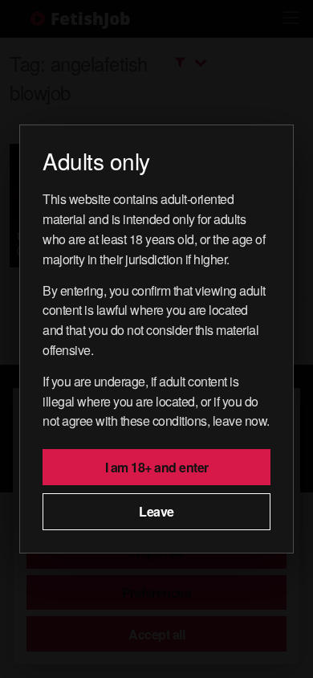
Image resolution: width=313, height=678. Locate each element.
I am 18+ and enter (157, 467)
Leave (156, 511)
